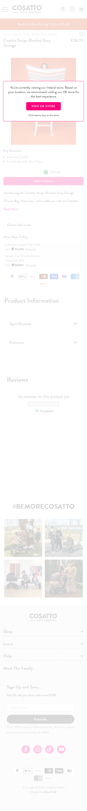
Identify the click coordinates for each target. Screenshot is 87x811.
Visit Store (43, 106)
